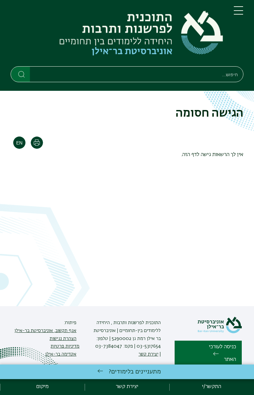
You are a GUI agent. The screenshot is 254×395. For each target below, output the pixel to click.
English (19, 143)
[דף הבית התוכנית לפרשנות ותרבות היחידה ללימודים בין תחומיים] (117, 34)
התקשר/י (211, 386)
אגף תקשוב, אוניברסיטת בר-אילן (45, 330)
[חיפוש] (20, 74)
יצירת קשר (148, 354)
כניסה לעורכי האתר (222, 353)
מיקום (42, 386)
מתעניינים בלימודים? (135, 372)
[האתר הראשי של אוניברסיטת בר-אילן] (219, 332)
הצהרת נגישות (63, 338)
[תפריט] (238, 13)
